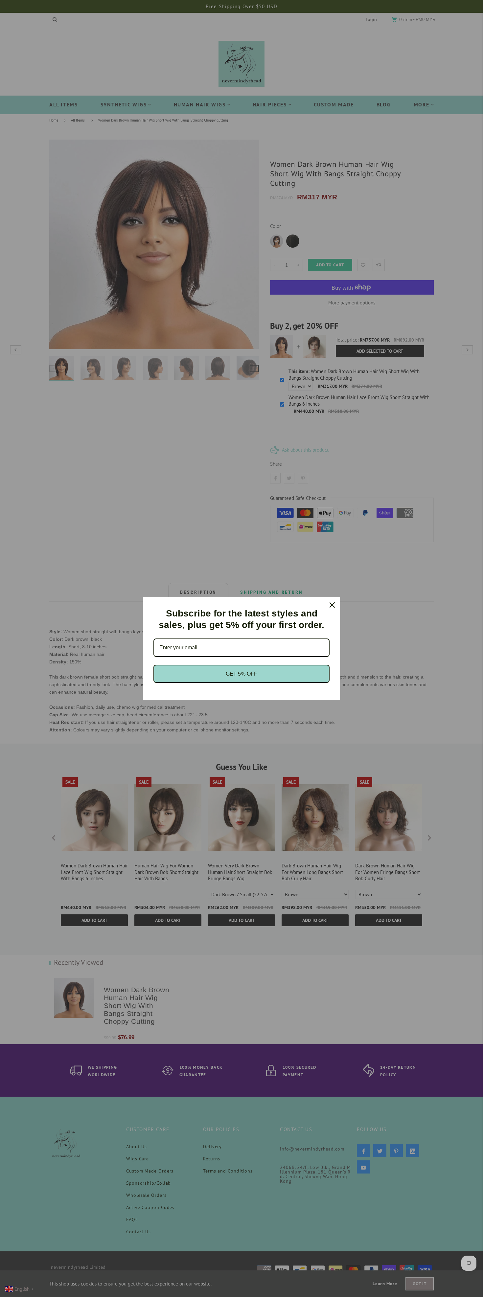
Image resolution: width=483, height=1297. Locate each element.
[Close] (332, 605)
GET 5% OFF (241, 674)
